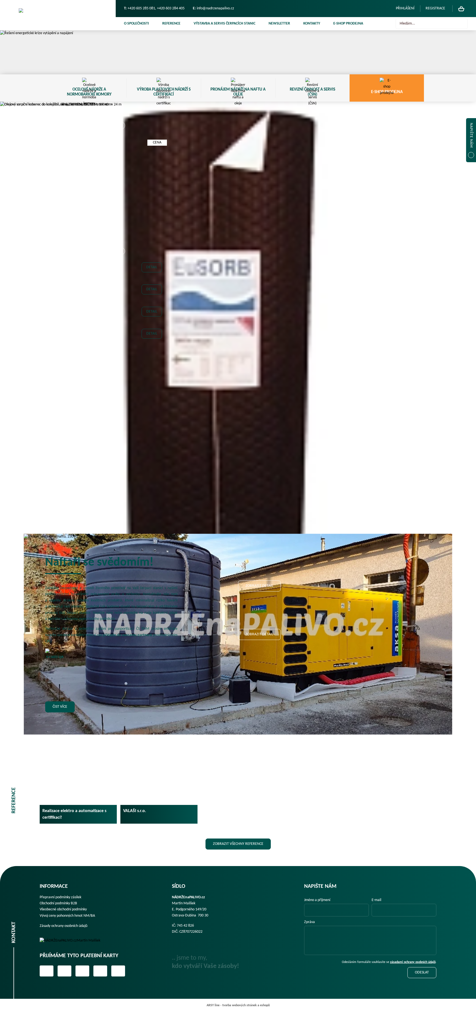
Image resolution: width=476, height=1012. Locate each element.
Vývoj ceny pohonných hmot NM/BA (67, 916)
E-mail (376, 900)
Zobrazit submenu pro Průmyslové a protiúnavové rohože (121, 393)
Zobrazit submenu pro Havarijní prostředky (121, 319)
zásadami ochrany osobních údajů (413, 962)
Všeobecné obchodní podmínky (63, 909)
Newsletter (279, 23)
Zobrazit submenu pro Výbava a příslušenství (121, 251)
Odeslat (422, 972)
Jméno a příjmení (317, 900)
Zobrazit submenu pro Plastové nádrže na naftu (121, 205)
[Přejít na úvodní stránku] (58, 15)
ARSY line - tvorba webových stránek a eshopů (238, 1005)
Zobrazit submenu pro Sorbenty (121, 427)
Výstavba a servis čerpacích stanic (224, 23)
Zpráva (309, 922)
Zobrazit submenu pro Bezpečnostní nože (121, 274)
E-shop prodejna (348, 23)
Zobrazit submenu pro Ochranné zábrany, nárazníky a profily (121, 365)
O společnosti (136, 23)
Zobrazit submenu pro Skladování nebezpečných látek (121, 415)
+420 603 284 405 (171, 8)
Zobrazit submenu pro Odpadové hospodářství (121, 353)
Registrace (435, 8)
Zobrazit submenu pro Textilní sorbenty (121, 438)
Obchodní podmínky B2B (58, 903)
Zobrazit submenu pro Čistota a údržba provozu (121, 297)
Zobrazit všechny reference (238, 844)
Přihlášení (405, 8)
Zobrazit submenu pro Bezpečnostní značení (121, 286)
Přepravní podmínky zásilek (60, 897)
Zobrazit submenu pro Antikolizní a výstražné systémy (121, 263)
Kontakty (311, 23)
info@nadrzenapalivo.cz (215, 8)
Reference (171, 23)
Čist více (60, 707)
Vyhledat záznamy (461, 24)
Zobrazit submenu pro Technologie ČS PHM (121, 125)
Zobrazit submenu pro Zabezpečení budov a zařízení (121, 517)
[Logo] (74, 941)
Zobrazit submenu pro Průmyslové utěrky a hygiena (121, 404)
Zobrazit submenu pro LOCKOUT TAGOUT (121, 331)
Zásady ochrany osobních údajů (63, 926)
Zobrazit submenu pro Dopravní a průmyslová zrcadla (121, 308)
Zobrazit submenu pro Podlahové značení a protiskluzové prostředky (121, 376)
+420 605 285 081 (141, 8)
